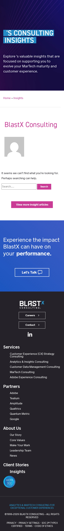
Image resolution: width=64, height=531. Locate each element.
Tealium (14, 398)
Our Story (15, 435)
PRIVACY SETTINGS (29, 523)
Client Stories (16, 465)
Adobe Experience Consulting (28, 377)
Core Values (17, 440)
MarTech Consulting (22, 372)
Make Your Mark (20, 445)
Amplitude (16, 403)
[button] (32, 204)
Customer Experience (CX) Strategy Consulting (32, 355)
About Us (12, 428)
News (13, 455)
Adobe (14, 393)
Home (7, 98)
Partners (11, 386)
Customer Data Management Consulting (35, 367)
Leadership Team (20, 450)
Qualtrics (15, 408)
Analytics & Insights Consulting (29, 361)
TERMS (28, 526)
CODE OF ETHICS (44, 526)
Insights (18, 98)
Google (14, 419)
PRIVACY (11, 523)
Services (11, 347)
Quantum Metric (20, 414)
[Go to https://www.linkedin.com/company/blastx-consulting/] (30, 335)
